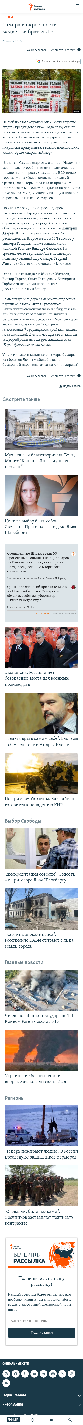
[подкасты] (32, 1420)
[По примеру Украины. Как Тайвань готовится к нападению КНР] (41, 773)
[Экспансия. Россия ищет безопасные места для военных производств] (41, 647)
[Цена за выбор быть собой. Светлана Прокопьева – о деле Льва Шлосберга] (41, 495)
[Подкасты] (71, 1374)
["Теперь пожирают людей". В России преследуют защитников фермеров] (41, 1125)
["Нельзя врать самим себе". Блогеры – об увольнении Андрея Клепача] (41, 713)
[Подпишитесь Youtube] (34, 1374)
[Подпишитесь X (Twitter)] (25, 1374)
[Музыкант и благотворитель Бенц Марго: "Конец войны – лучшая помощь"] (41, 429)
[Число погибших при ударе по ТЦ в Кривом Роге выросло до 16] (41, 990)
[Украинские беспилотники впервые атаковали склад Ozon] (41, 1050)
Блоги (7, 17)
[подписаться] (6, 1383)
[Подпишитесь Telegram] (43, 1374)
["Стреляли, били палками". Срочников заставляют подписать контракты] (41, 1185)
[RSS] (62, 1374)
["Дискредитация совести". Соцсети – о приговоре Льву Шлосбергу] (41, 848)
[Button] (36, 50)
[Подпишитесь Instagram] (53, 1374)
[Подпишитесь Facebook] (15, 1374)
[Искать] (70, 1420)
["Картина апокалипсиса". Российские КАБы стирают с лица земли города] (41, 909)
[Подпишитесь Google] (6, 1374)
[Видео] (51, 1420)
